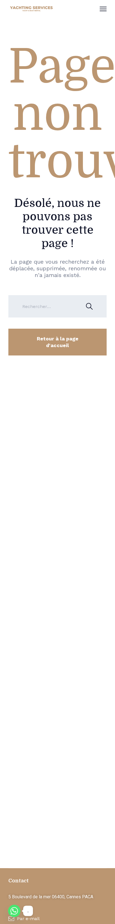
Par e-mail (28, 918)
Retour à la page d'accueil (57, 342)
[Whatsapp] (14, 911)
